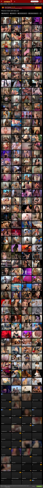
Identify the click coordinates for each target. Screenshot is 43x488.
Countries (13, 13)
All (40, 13)
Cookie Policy (7, 486)
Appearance (5, 13)
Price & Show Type (22, 13)
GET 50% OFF (38, 7)
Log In (40, 1)
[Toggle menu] (1, 1)
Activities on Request (33, 13)
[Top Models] (14, 1)
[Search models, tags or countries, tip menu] (41, 4)
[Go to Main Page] (8, 1)
